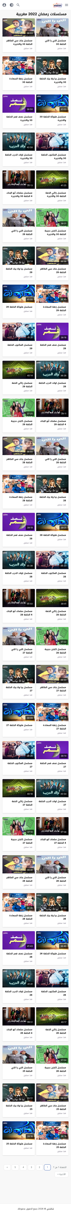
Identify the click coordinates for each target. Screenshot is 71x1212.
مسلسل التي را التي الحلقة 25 (21, 1069)
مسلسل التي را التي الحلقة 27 (21, 651)
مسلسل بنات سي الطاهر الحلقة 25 (53, 1107)
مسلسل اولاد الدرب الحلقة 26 (18, 993)
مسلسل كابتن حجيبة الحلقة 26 (55, 1069)
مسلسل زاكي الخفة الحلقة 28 (55, 613)
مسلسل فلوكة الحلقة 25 (19, 1144)
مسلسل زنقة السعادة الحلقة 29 (54, 308)
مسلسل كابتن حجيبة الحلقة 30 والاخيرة (55, 232)
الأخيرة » (61, 1174)
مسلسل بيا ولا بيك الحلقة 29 (19, 270)
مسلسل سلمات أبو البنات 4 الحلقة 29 (53, 423)
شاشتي (50, 1209)
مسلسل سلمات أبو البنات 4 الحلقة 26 (19, 1031)
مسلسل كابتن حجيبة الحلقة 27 (21, 841)
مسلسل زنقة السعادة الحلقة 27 (54, 727)
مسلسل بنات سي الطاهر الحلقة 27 (53, 689)
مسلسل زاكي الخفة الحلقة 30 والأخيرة (55, 194)
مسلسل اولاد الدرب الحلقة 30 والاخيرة (18, 156)
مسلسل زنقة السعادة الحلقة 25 (54, 1145)
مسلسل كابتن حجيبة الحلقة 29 (21, 423)
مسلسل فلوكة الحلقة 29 (19, 307)
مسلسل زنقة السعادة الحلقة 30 (20, 80)
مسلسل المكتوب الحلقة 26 (53, 993)
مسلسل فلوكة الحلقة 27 (19, 725)
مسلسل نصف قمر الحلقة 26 (19, 955)
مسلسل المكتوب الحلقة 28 (53, 575)
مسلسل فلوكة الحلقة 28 (53, 535)
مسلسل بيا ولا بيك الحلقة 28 (52, 499)
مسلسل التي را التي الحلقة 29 (21, 232)
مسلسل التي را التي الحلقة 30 (55, 42)
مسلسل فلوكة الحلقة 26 (53, 954)
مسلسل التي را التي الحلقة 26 (55, 879)
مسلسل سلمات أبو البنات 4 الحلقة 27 (53, 841)
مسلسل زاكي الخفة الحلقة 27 (22, 803)
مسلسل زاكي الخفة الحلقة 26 (55, 1031)
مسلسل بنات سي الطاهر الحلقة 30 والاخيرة (19, 42)
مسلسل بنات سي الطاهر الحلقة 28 (19, 461)
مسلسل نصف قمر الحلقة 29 (53, 346)
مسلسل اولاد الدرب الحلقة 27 (52, 803)
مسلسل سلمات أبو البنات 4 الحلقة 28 (19, 613)
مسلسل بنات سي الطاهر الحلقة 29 (53, 270)
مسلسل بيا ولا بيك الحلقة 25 (19, 1107)
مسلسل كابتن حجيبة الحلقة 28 (55, 651)
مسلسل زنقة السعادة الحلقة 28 (20, 499)
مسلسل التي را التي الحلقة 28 (55, 461)
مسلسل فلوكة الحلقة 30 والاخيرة (53, 118)
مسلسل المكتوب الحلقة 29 (19, 346)
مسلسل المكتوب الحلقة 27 (19, 765)
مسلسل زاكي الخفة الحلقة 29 (22, 385)
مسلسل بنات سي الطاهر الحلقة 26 (19, 879)
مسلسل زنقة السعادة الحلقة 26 (20, 917)
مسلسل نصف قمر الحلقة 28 (19, 537)
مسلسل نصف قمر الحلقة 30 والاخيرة (19, 118)
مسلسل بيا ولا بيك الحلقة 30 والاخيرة (52, 80)
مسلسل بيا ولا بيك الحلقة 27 (19, 689)
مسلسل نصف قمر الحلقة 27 (53, 765)
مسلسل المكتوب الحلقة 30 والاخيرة (53, 156)
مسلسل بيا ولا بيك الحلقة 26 (52, 917)
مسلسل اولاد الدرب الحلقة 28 (18, 575)
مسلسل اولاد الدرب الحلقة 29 (52, 385)
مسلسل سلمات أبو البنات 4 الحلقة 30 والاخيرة (19, 194)
